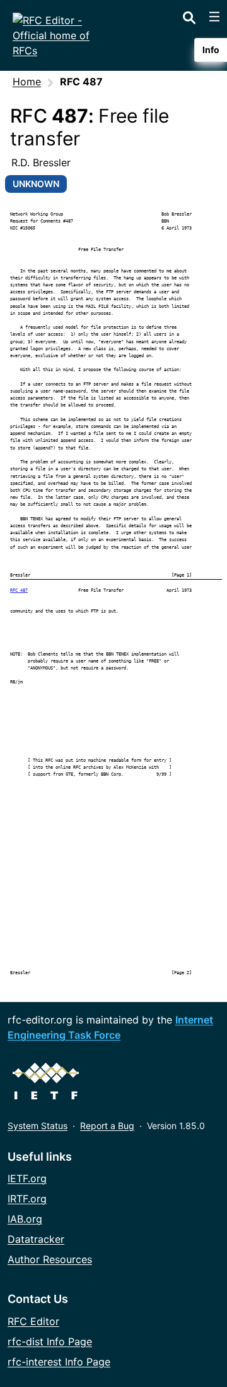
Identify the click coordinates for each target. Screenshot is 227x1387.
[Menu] (214, 16)
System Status (37, 1125)
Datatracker (36, 1239)
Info (210, 49)
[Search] (189, 15)
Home (27, 81)
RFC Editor (33, 1321)
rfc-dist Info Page (50, 1341)
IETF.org (27, 1178)
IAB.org (25, 1219)
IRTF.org (27, 1198)
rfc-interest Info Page (59, 1361)
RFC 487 (19, 590)
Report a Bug (107, 1125)
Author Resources (50, 1259)
